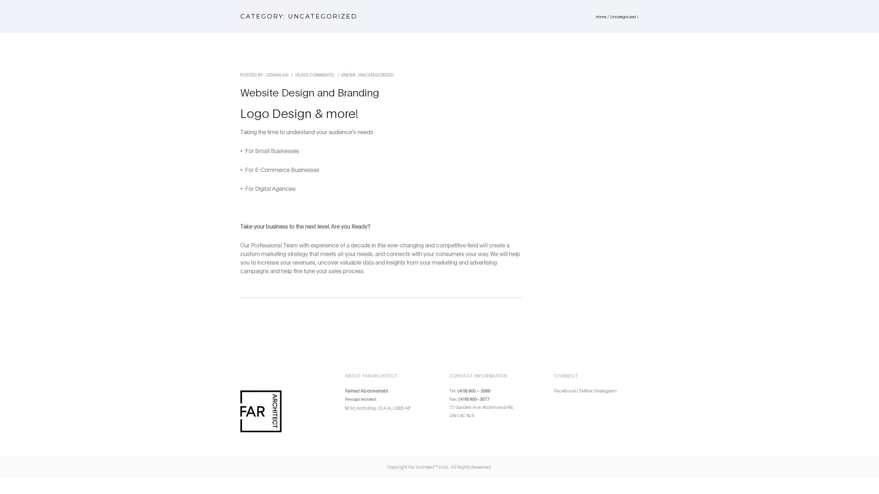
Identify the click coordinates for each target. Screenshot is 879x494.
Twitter (585, 390)
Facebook (565, 390)
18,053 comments (314, 74)
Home (601, 16)
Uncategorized (623, 16)
